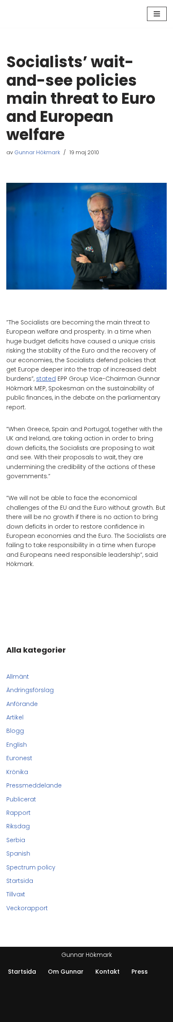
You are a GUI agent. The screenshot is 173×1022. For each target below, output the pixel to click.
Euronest (19, 758)
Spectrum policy (30, 867)
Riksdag (18, 826)
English (16, 744)
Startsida (19, 881)
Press (139, 971)
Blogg (15, 731)
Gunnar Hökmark (37, 152)
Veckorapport (27, 908)
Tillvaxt (15, 894)
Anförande (22, 704)
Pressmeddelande (34, 785)
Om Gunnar (66, 971)
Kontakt (107, 971)
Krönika (17, 772)
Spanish (18, 853)
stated (46, 378)
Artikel (15, 717)
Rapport (18, 813)
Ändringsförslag (30, 690)
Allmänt (17, 676)
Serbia (15, 840)
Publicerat (21, 799)
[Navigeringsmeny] (157, 14)
